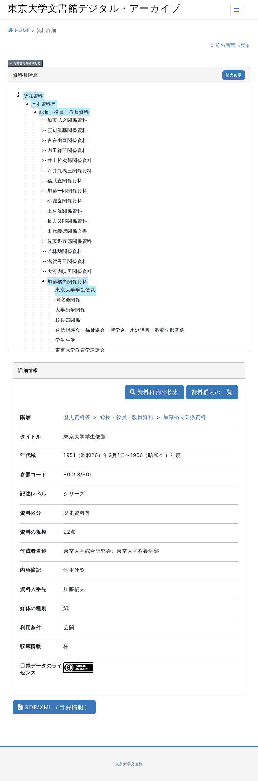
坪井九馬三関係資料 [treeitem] (69, 170)
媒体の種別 (33, 608)
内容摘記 (30, 570)
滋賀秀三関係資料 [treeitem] (67, 261)
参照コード (33, 474)
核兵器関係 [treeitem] (67, 320)
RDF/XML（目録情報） (57, 707)
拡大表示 (234, 75)
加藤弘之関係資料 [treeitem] (67, 120)
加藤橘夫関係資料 (184, 417)
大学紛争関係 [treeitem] (70, 309)
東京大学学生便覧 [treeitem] (75, 289)
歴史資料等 (76, 417)
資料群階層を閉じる (27, 63)
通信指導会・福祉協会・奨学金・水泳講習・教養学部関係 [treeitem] (120, 330)
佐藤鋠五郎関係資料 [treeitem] (69, 241)
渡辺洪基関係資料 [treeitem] (67, 130)
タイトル (30, 436)
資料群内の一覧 (212, 392)
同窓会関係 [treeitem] (67, 299)
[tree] (129, 217)
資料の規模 (33, 532)
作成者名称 (33, 551)
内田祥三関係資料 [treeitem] (67, 150)
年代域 (28, 455)
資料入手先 (33, 589)
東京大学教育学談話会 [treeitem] (80, 350)
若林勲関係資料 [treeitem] (64, 251)
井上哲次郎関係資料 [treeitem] (69, 160)
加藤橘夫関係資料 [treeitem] (67, 281)
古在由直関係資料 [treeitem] (67, 140)
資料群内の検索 (157, 392)
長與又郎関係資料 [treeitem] (67, 221)
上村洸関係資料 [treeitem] (64, 211)
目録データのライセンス (41, 669)
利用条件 (30, 627)
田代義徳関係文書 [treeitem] (67, 231)
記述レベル (33, 493)
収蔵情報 (30, 646)
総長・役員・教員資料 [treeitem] (64, 112)
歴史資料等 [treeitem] (43, 104)
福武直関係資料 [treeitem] (64, 180)
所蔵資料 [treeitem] (33, 96)
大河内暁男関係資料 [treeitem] (69, 271)
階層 (25, 417)
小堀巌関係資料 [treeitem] (64, 200)
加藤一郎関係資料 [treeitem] (67, 190)
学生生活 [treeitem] (65, 340)
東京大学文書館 (129, 763)
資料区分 (30, 513)
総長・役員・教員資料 (126, 417)
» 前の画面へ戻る (230, 45)
